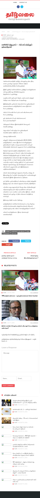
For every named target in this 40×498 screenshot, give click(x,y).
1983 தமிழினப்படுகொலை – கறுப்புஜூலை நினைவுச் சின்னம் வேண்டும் (20, 296)
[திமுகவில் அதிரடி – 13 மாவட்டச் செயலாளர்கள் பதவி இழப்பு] (6, 420)
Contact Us (23, 2)
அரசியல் (9, 35)
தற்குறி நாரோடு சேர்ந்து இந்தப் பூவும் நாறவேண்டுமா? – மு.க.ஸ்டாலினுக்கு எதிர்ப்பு (25, 401)
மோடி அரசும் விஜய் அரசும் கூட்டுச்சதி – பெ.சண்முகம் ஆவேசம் (23, 428)
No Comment (34, 292)
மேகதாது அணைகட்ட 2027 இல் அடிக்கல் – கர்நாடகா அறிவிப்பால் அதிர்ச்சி (24, 436)
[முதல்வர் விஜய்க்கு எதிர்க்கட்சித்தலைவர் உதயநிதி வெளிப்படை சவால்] (6, 446)
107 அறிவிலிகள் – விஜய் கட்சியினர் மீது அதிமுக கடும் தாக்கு (23, 463)
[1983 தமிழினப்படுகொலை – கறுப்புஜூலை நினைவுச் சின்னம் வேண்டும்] (20, 280)
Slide (4, 35)
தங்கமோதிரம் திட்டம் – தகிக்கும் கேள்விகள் (25, 409)
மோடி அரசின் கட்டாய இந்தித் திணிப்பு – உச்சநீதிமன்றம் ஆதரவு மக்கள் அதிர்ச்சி (23, 454)
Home (15, 2)
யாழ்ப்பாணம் (21, 39)
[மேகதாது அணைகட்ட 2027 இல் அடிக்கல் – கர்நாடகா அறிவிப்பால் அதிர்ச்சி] (6, 438)
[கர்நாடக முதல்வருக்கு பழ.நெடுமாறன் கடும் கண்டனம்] (6, 482)
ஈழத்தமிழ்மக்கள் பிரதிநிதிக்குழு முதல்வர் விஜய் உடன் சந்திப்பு (18, 334)
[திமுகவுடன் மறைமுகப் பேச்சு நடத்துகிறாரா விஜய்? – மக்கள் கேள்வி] (6, 473)
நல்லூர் (7, 39)
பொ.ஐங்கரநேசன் (14, 39)
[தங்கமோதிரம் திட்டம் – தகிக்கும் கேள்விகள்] (6, 411)
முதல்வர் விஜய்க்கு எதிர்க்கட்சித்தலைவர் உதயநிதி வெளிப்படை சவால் (23, 445)
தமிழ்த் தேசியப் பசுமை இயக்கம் (18, 231)
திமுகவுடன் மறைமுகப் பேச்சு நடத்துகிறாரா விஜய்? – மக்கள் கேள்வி (24, 472)
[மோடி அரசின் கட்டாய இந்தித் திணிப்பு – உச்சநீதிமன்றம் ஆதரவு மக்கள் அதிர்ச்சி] (6, 455)
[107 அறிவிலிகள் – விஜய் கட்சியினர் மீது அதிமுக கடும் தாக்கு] (6, 464)
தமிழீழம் (4, 37)
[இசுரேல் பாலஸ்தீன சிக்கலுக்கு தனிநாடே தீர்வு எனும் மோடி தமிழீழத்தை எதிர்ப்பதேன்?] (20, 310)
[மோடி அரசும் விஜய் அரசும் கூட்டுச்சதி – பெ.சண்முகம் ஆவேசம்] (6, 429)
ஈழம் (12, 35)
